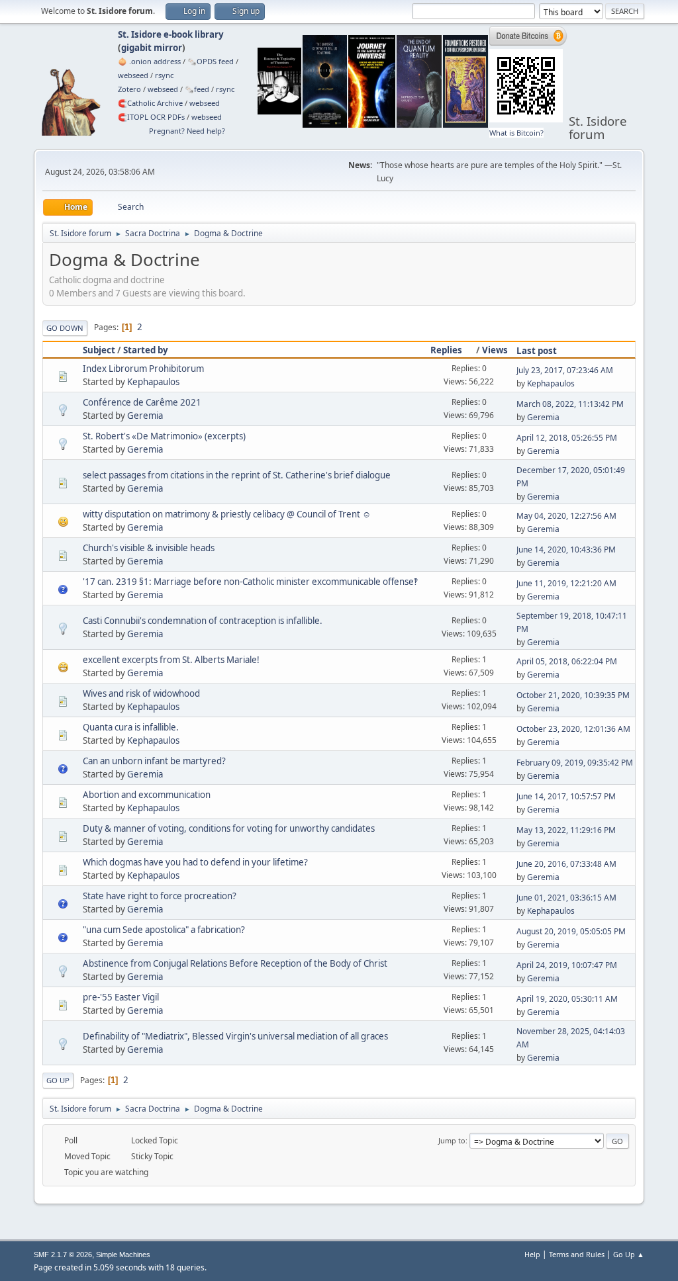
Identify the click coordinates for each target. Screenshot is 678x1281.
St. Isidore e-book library (171, 34)
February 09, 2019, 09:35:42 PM (574, 762)
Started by (145, 350)
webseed (133, 75)
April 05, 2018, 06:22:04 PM (566, 661)
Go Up (58, 1080)
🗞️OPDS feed (210, 61)
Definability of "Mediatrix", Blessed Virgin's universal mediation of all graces (235, 1036)
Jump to (451, 1140)
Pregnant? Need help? (187, 131)
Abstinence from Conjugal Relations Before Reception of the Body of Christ (235, 963)
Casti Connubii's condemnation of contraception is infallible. (202, 621)
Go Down (64, 328)
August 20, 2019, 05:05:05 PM (571, 931)
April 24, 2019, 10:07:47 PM (566, 965)
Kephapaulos (153, 382)
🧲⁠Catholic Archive (150, 103)
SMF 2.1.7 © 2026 (63, 1255)
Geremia (145, 415)
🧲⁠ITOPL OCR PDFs (151, 117)
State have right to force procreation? (159, 896)
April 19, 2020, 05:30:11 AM (567, 998)
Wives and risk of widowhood (141, 693)
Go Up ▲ (628, 1254)
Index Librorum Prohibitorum (143, 369)
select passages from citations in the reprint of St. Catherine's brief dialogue (237, 475)
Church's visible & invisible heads (149, 548)
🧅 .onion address (149, 61)
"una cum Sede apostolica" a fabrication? (164, 930)
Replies (446, 350)
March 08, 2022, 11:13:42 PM (570, 404)
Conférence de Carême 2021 (142, 402)
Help (532, 1254)
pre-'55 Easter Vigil (121, 997)
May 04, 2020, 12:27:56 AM (566, 515)
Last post (536, 351)
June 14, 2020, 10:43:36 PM (566, 549)
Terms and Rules (577, 1254)
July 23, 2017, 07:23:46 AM (564, 370)
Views (495, 350)
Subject (99, 350)
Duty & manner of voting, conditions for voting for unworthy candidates (229, 828)
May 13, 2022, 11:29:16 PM (566, 830)
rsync (164, 75)
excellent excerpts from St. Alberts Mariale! (171, 660)
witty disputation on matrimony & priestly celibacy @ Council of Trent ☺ (227, 514)
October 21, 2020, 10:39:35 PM (573, 695)
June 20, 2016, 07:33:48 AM (566, 863)
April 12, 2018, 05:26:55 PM (566, 437)
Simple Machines (123, 1255)
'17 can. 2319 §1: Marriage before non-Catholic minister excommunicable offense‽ (250, 582)
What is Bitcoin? (516, 133)
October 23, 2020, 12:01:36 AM (573, 728)
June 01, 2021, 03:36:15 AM (566, 897)
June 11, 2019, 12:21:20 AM (566, 583)
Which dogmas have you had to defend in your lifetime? (195, 862)
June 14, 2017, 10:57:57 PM (566, 796)
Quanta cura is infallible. (131, 727)
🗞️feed (197, 89)
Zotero (129, 89)
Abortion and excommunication (147, 795)
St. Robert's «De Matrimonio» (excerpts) (164, 436)
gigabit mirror (151, 48)
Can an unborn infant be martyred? (154, 761)
